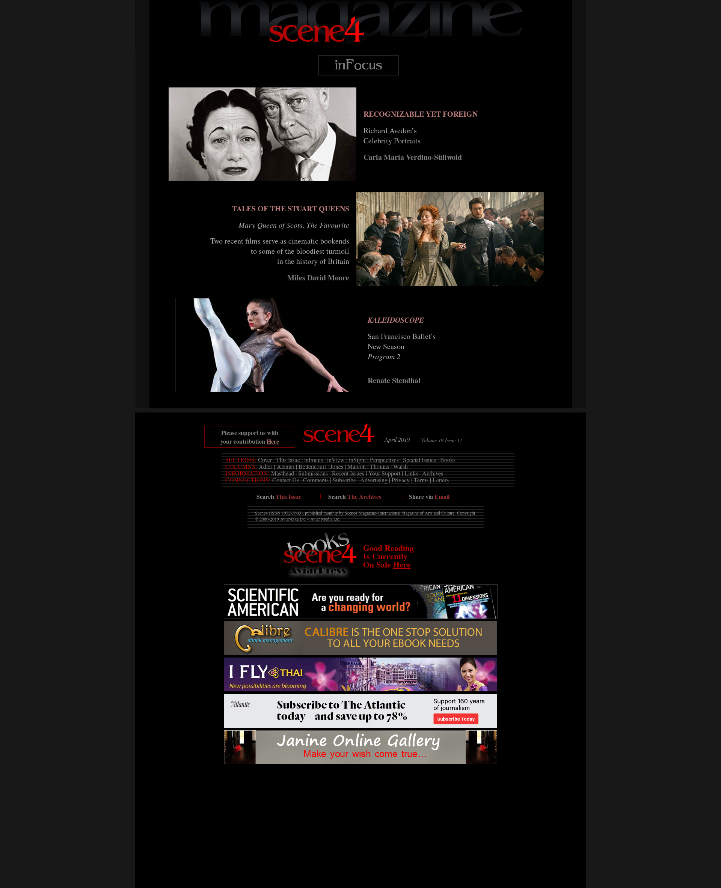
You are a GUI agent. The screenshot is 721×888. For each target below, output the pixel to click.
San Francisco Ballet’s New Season (402, 346)
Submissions (313, 473)
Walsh (400, 466)
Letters (441, 480)
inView (336, 460)
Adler (265, 466)
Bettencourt (312, 466)
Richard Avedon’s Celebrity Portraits (392, 135)
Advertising (374, 480)
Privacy (401, 480)
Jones (336, 466)
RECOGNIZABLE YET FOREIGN (421, 113)
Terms (421, 480)
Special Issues (419, 460)
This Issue (288, 460)
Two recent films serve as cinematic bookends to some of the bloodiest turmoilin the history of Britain (279, 251)
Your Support (384, 473)
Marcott (356, 466)
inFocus (313, 460)
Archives (432, 473)
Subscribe (344, 480)
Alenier (285, 466)
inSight (357, 460)
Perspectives (384, 460)
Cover (265, 460)
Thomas (379, 466)
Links (411, 473)
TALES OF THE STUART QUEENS (290, 208)
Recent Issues (348, 473)
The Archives (364, 496)
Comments (316, 480)
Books (448, 460)
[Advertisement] (360, 783)
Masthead (282, 473)
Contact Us (285, 480)
